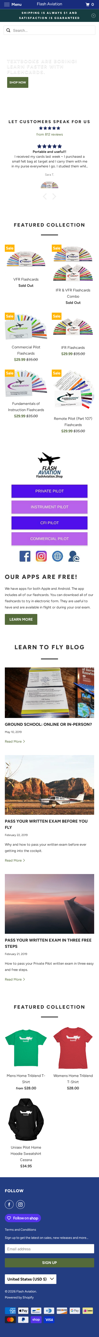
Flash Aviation (26, 1291)
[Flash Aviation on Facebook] (10, 1204)
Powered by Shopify (19, 1297)
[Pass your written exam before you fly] (49, 785)
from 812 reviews (49, 134)
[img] (49, 128)
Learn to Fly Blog (50, 647)
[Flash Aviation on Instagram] (21, 1204)
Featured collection (49, 225)
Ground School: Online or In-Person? (48, 724)
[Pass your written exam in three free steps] (49, 904)
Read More (14, 741)
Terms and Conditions (20, 1230)
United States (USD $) (27, 1279)
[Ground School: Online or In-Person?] (49, 692)
